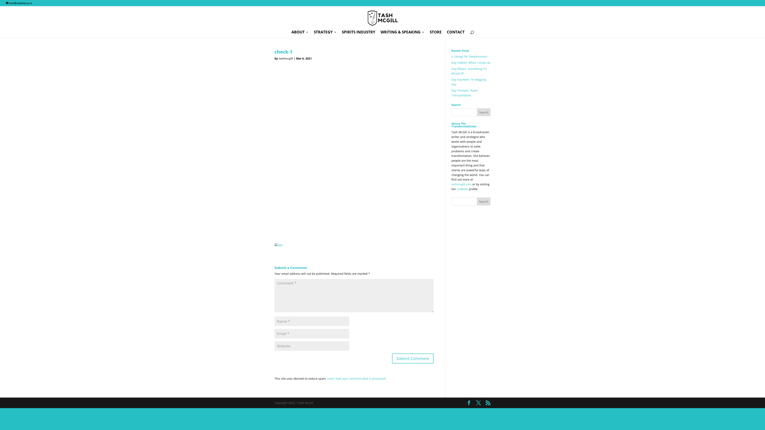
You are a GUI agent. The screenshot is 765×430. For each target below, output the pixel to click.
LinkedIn (462, 189)
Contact (456, 33)
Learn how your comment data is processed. (356, 378)
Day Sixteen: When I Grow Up (470, 62)
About (298, 33)
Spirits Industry (358, 33)
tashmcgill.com (461, 184)
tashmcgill (286, 58)
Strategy (323, 33)
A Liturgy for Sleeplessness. (469, 56)
